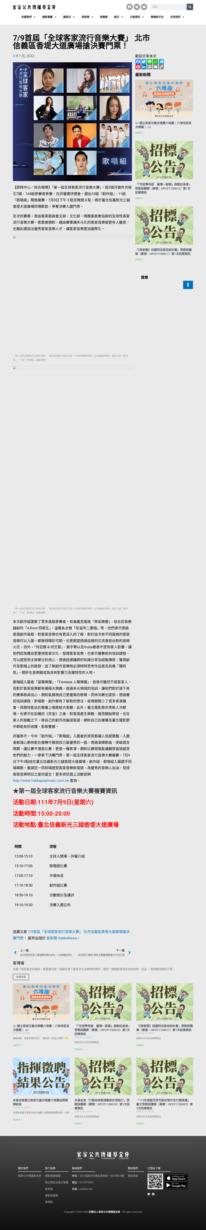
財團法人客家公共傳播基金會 (104, 1211)
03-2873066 (87, 1182)
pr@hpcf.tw (86, 1189)
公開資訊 (135, 16)
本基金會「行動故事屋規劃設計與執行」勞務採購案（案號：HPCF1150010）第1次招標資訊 (102, 1104)
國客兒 (67, 16)
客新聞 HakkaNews (61, 938)
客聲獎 (104, 16)
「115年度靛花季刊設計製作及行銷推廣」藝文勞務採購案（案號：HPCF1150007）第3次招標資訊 (164, 1104)
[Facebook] (129, 7)
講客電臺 (47, 16)
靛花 (116, 16)
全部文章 (21, 976)
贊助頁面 (133, 1175)
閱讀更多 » (139, 133)
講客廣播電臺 (53, 1175)
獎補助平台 (157, 16)
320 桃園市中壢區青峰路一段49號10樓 (102, 1175)
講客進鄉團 (51, 1195)
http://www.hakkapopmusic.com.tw (41, 781)
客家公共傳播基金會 (29, 1175)
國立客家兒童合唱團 (56, 1182)
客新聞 (85, 16)
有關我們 (26, 16)
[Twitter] (137, 7)
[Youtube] (144, 7)
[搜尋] (190, 7)
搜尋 (144, 277)
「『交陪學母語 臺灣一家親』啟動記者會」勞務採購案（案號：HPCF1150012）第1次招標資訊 (163, 188)
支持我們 (175, 16)
